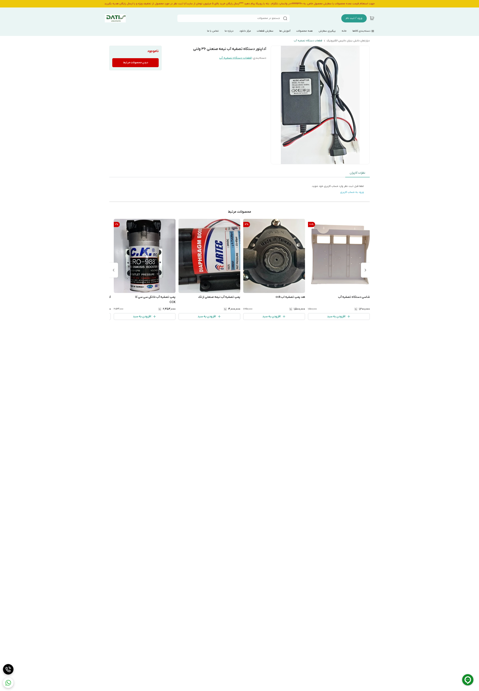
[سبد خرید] (372, 18)
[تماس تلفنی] (8, 669)
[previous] (365, 270)
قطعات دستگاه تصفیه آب (308, 40)
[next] (113, 270)
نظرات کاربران (357, 173)
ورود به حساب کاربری (352, 192)
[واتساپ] (8, 683)
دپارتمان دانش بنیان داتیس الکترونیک (348, 40)
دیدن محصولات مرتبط (135, 62)
